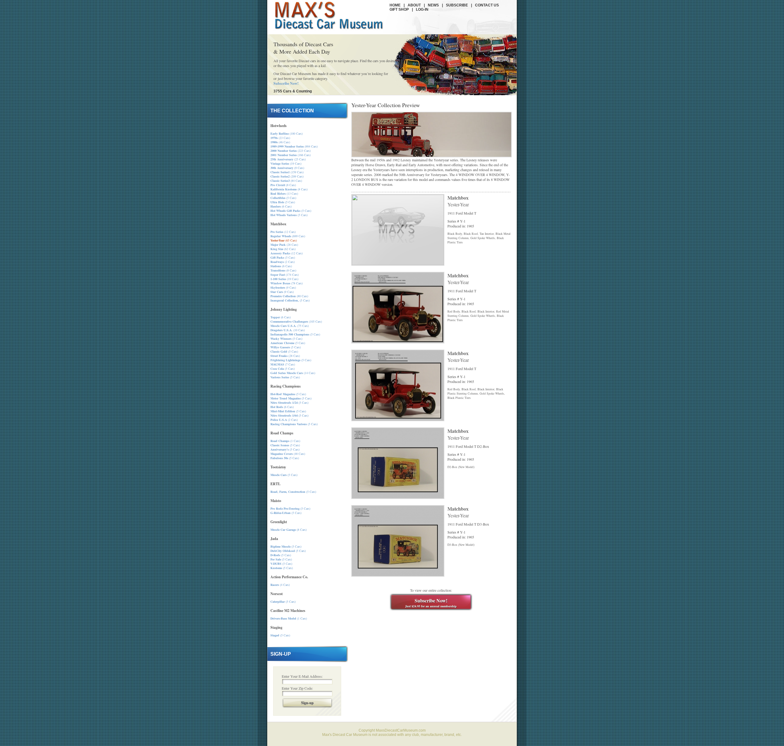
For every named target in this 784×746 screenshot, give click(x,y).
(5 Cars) (283, 198)
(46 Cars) (280, 142)
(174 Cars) (284, 274)
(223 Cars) (290, 150)
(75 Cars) (289, 326)
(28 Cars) (284, 244)
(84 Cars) (286, 180)
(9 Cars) (287, 168)
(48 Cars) (287, 454)
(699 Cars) (287, 236)
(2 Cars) (282, 262)
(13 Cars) (284, 193)
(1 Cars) (285, 441)
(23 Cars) (280, 138)
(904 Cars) (294, 146)
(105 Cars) (296, 321)
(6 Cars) (281, 206)
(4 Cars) (280, 585)
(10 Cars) (287, 330)
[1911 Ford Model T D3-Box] (397, 575)
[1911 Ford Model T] (397, 341)
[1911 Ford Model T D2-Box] (397, 497)
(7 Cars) (282, 364)
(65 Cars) (283, 240)
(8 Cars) (283, 185)
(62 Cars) (283, 249)
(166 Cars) (290, 155)
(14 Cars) (292, 373)
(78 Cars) (286, 283)
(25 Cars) (288, 159)
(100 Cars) (286, 133)
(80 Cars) (289, 296)
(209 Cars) (286, 176)
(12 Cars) (283, 232)
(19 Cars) (285, 163)
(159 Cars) (286, 172)
